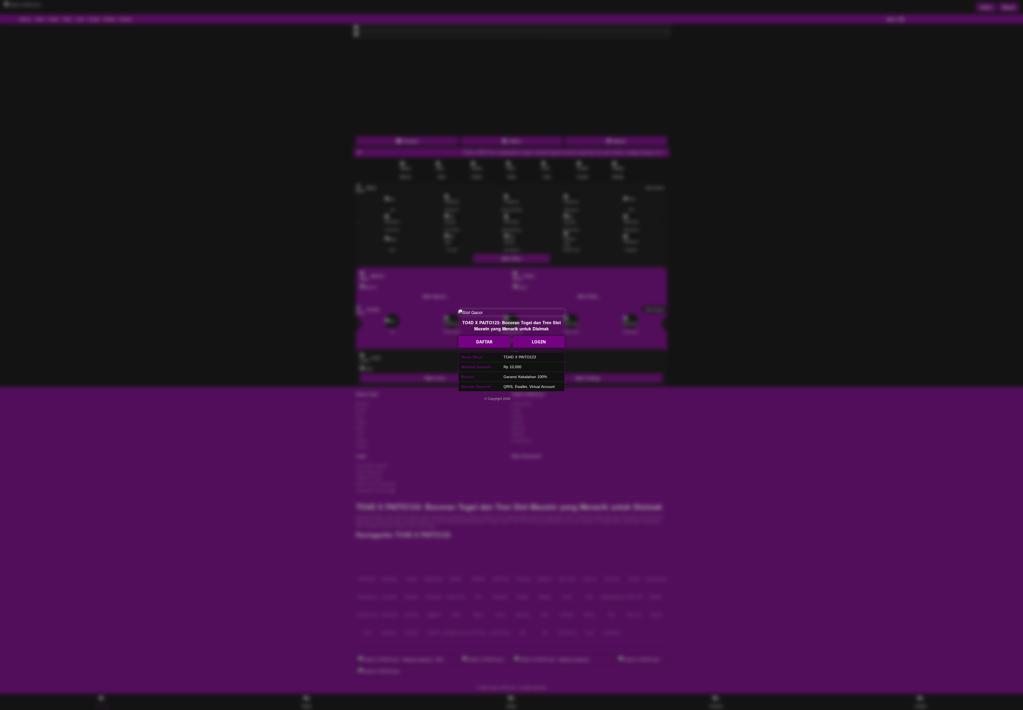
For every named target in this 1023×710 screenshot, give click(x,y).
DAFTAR (484, 342)
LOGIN (539, 342)
